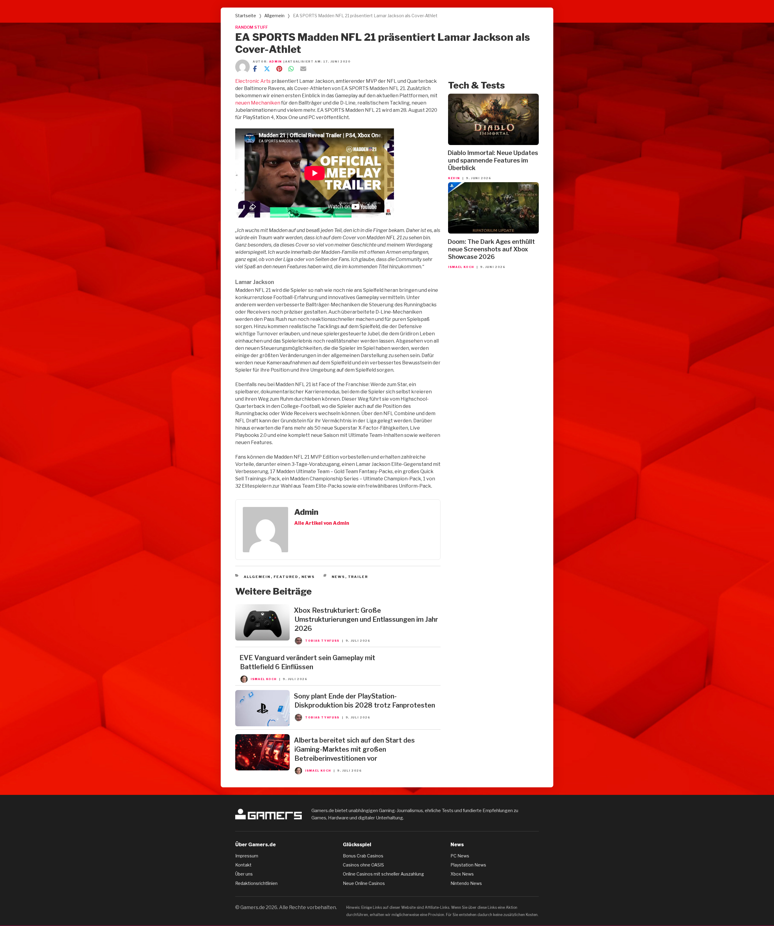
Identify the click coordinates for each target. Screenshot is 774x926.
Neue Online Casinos (364, 883)
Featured (286, 577)
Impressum (246, 855)
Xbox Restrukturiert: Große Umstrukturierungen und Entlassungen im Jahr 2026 (366, 619)
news (338, 577)
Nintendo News (466, 883)
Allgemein (274, 15)
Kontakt (243, 864)
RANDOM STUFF (251, 27)
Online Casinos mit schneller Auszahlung (383, 873)
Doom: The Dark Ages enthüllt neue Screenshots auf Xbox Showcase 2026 (491, 249)
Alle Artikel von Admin (321, 523)
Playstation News (468, 864)
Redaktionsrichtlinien (256, 883)
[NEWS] (262, 639)
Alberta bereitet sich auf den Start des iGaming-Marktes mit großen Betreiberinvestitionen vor (354, 749)
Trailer (358, 577)
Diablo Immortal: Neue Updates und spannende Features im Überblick (492, 160)
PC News (459, 855)
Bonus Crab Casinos (363, 855)
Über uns (244, 873)
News (308, 577)
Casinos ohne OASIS (363, 864)
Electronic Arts (253, 81)
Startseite (245, 15)
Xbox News (462, 873)
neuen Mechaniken (257, 103)
